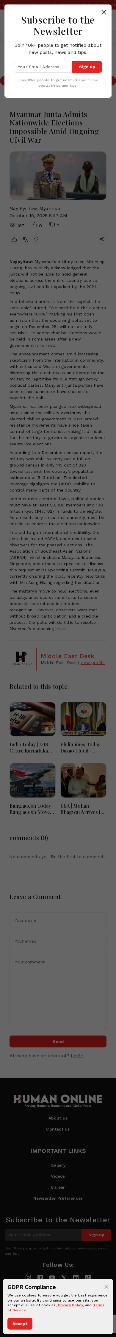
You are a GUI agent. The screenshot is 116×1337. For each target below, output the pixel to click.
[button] (106, 1287)
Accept (19, 1323)
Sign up (87, 66)
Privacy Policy (70, 1305)
